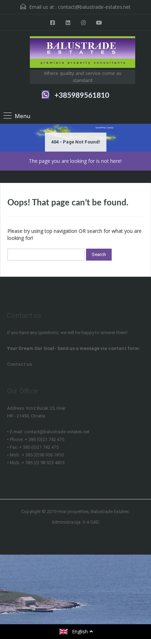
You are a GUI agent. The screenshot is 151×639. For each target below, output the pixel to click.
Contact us (19, 364)
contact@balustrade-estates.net (94, 7)
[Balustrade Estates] (82, 53)
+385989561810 (81, 95)
